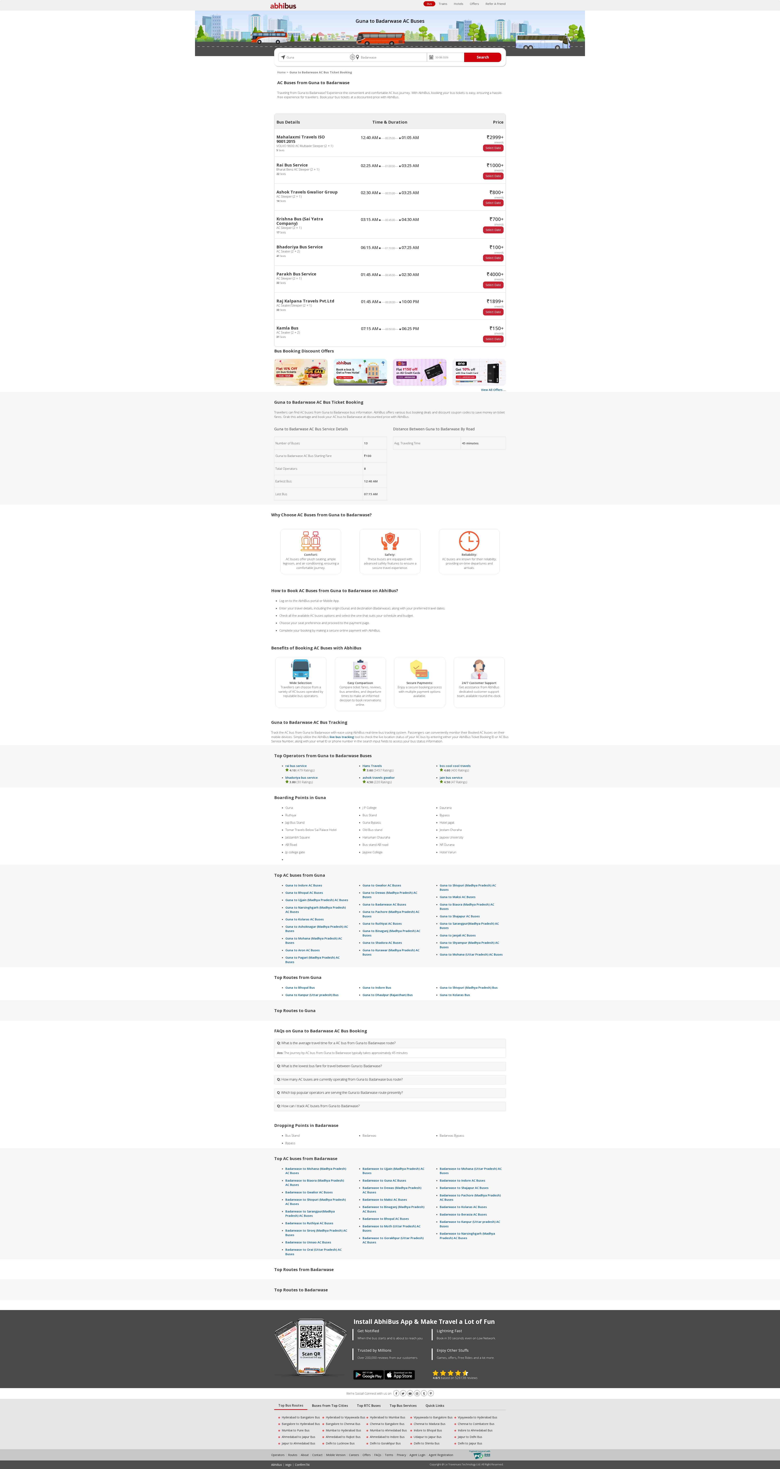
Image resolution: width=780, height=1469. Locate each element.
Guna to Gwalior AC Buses (382, 885)
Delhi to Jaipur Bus (470, 1443)
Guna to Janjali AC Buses (458, 935)
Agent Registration (441, 1455)
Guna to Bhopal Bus (300, 987)
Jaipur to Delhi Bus (470, 1437)
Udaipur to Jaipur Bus (428, 1437)
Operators (278, 1455)
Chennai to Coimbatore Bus (476, 1424)
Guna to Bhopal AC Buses (304, 893)
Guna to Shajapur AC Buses (460, 916)
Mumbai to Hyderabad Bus (343, 1430)
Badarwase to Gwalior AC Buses (309, 1192)
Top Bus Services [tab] (403, 1405)
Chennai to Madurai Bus (429, 1424)
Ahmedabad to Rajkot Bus (343, 1437)
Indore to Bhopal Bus (428, 1430)
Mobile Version (336, 1455)
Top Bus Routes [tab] (290, 1405)
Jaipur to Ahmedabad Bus (298, 1443)
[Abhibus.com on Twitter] (403, 1393)
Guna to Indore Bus (377, 987)
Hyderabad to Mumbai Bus (387, 1417)
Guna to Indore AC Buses (303, 885)
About (305, 1455)
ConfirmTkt (302, 1465)
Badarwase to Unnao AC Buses (308, 1242)
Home (281, 72)
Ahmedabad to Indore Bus (387, 1437)
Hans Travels (372, 766)
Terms (389, 1455)
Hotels (458, 4)
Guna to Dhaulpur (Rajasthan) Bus (388, 995)
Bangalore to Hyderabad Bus (301, 1424)
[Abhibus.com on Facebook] (396, 1393)
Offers (474, 4)
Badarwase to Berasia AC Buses (463, 1214)
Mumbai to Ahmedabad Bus (388, 1430)
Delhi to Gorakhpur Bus (385, 1443)
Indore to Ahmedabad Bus (475, 1430)
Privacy (401, 1455)
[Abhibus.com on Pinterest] (431, 1393)
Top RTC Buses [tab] (369, 1405)
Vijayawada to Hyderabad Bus (477, 1417)
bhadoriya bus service (301, 777)
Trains (443, 4)
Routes (292, 1455)
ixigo (288, 1465)
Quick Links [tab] (435, 1405)
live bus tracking (342, 737)
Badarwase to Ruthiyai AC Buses (309, 1223)
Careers (354, 1455)
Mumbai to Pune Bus (296, 1430)
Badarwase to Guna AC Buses (384, 1180)
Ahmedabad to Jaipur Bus (298, 1437)
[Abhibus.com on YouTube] (410, 1393)
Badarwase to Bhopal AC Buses (386, 1219)
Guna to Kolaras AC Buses (304, 919)
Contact (317, 1455)
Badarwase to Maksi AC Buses (385, 1199)
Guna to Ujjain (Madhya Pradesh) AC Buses (316, 900)
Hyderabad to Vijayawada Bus (345, 1417)
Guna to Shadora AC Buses (382, 943)
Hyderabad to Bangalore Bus (301, 1417)
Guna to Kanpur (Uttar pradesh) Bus (312, 995)
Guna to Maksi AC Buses (458, 897)
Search (483, 57)
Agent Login (417, 1455)
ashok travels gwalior (379, 777)
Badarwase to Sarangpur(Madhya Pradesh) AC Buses (310, 1213)
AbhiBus (276, 1465)
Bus (429, 4)
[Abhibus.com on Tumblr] (424, 1393)
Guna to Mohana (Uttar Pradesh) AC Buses (471, 954)
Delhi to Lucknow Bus (340, 1443)
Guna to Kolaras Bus (455, 995)
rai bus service (296, 766)
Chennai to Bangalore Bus (387, 1424)
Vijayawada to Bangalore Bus (433, 1417)
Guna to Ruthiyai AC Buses (382, 923)
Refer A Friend (495, 4)
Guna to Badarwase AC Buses (384, 904)
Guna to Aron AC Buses (302, 950)
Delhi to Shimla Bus (427, 1443)
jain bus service (451, 777)
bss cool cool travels (455, 766)
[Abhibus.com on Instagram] (417, 1393)
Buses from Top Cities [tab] (330, 1405)
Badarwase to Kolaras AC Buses (463, 1207)
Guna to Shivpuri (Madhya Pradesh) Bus (469, 987)
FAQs (377, 1455)
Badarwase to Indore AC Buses (462, 1180)
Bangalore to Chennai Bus (343, 1424)
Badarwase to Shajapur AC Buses (464, 1188)
